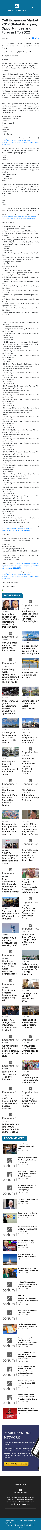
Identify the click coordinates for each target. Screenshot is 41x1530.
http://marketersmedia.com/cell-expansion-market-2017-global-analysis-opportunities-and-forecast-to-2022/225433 (20, 566)
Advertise (29, 1525)
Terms (9, 1525)
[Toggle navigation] (32, 7)
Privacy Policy (19, 1525)
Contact (20, 1527)
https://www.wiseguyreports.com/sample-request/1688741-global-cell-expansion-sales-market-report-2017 (20, 142)
